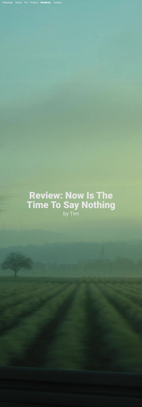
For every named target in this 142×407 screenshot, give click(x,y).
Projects (34, 2)
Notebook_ (46, 2)
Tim (26, 2)
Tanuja (18, 2)
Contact (58, 2)
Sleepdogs (7, 2)
